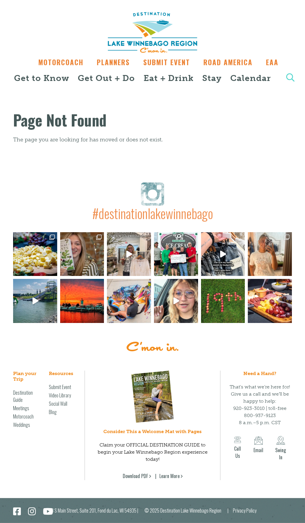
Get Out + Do (106, 78)
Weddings (21, 424)
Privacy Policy (244, 510)
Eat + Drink (169, 78)
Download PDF (135, 476)
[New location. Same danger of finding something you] (270, 254)
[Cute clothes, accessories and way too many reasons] (223, 254)
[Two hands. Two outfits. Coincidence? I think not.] (129, 254)
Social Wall (58, 403)
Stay (212, 78)
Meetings (21, 408)
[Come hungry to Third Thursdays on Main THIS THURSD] (176, 301)
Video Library (60, 395)
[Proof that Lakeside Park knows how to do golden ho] (82, 301)
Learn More (169, 476)
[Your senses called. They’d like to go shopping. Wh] (82, 254)
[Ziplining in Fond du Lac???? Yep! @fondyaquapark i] (35, 301)
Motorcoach (60, 62)
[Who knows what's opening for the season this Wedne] (223, 301)
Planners (113, 62)
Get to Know (41, 78)
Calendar (250, 78)
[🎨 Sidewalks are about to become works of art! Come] (129, 301)
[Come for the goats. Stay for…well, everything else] (35, 254)
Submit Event (166, 62)
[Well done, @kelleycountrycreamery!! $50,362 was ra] (176, 254)
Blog (53, 412)
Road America (228, 62)
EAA (272, 62)
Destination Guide (23, 396)
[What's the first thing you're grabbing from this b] (270, 301)
